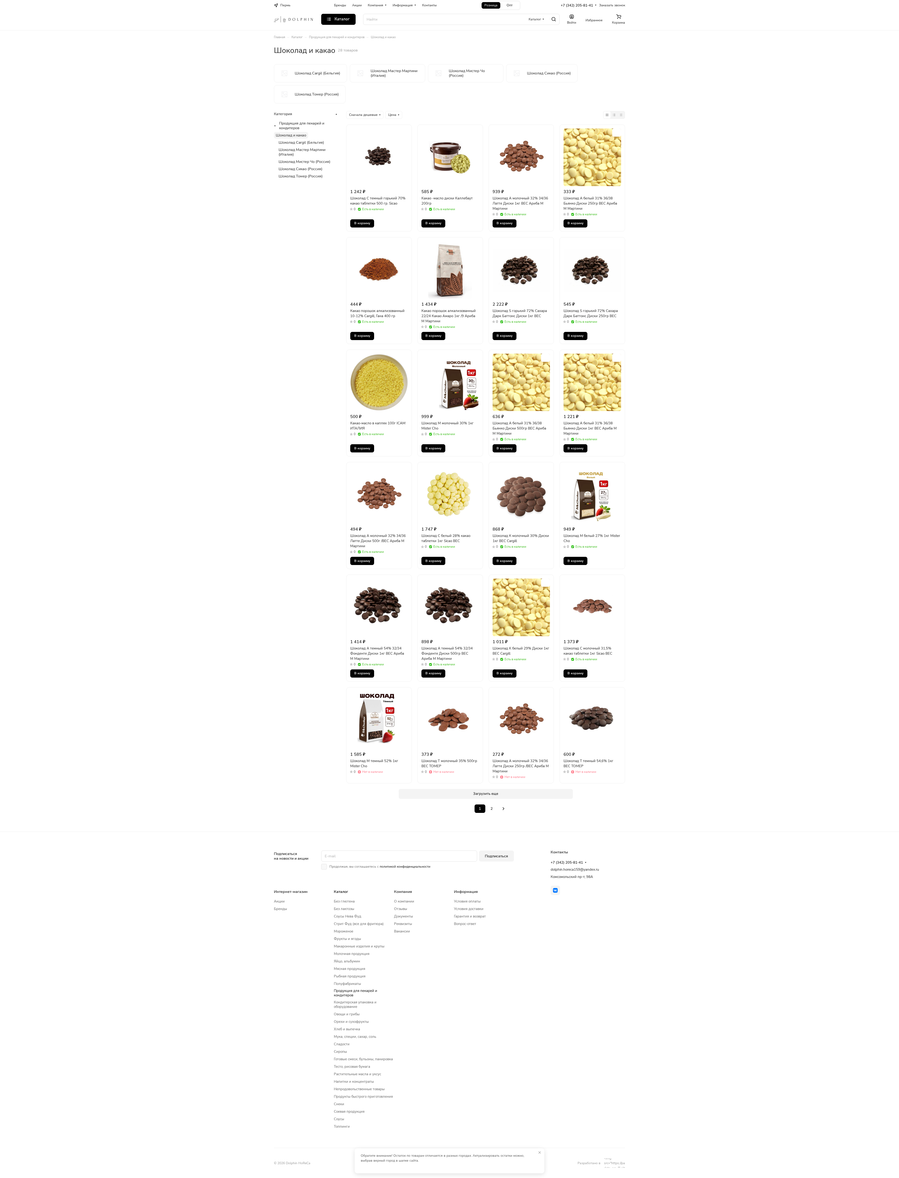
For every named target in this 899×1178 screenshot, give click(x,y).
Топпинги (342, 1126)
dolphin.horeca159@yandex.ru (575, 869)
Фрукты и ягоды (347, 938)
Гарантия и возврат (470, 916)
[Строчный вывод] (614, 114)
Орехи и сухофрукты (351, 1021)
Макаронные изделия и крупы (359, 946)
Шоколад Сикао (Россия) (300, 169)
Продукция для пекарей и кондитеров (301, 126)
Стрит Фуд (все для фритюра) (359, 923)
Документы (403, 916)
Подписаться (496, 856)
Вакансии (402, 931)
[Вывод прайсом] (621, 114)
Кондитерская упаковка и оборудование (355, 1004)
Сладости (342, 1044)
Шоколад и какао (291, 135)
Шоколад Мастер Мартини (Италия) (302, 152)
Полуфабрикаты (347, 983)
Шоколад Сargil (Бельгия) (301, 142)
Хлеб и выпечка (347, 1029)
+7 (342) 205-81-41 (577, 5)
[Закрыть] (539, 1152)
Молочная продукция (351, 953)
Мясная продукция (349, 968)
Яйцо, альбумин (347, 961)
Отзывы (400, 908)
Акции (279, 901)
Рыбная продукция (349, 976)
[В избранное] (403, 132)
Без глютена (344, 901)
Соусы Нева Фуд (347, 916)
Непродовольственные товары (359, 1089)
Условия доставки (468, 908)
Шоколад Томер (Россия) (301, 176)
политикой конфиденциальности (405, 866)
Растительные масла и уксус (357, 1074)
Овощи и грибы (347, 1014)
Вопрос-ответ (465, 923)
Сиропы (340, 1051)
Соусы (339, 1119)
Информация (466, 891)
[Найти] (554, 19)
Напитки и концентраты (354, 1081)
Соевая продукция (349, 1111)
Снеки (339, 1104)
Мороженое (343, 931)
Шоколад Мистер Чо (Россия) (304, 161)
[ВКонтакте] (555, 890)
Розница (490, 5)
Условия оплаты (467, 901)
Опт (509, 5)
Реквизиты (403, 923)
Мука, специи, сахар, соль (355, 1036)
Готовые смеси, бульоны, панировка (363, 1059)
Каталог (341, 891)
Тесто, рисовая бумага (352, 1066)
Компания (403, 891)
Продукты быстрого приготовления (363, 1096)
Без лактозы (344, 908)
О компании (404, 901)
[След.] (503, 808)
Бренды (280, 908)
